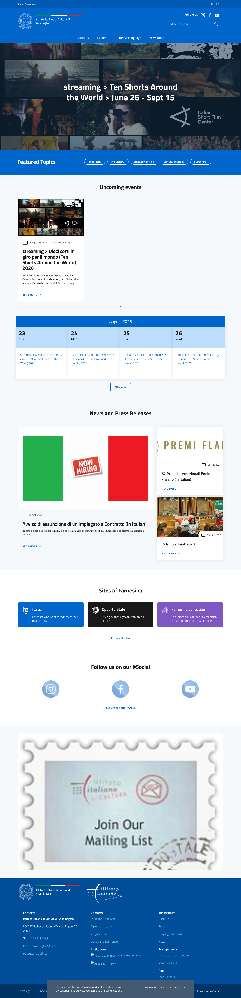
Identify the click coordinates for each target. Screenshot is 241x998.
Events (163, 926)
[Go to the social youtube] (216, 15)
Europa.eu (111, 963)
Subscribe (200, 160)
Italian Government (28, 4)
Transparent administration (174, 955)
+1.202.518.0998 (38, 938)
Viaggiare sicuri (99, 934)
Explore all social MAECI (120, 708)
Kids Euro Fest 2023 (178, 544)
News (162, 941)
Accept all (177, 987)
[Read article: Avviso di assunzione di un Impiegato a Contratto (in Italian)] (85, 468)
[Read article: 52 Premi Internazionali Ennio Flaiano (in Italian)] (190, 447)
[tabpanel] (51, 251)
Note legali (25, 991)
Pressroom (94, 160)
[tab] (120, 306)
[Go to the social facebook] (209, 15)
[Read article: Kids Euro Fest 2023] (190, 517)
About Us (164, 919)
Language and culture (171, 934)
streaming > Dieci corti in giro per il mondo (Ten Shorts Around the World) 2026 (49, 259)
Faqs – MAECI (167, 977)
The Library (117, 160)
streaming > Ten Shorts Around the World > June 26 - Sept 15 (120, 92)
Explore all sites (120, 638)
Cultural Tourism (174, 160)
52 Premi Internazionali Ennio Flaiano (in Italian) (186, 476)
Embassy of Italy (144, 160)
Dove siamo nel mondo (104, 941)
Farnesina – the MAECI (104, 919)
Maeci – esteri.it (168, 963)
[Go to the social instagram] (202, 15)
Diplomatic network (102, 926)
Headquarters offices (35, 953)
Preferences (154, 987)
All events (121, 387)
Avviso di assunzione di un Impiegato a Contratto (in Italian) (84, 524)
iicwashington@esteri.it (45, 946)
